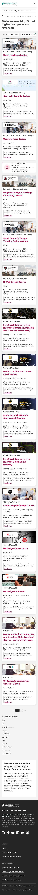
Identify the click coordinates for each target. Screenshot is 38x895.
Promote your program (9, 852)
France (4, 743)
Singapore (6, 750)
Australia (5, 737)
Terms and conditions (8, 890)
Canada (4, 730)
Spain (4, 724)
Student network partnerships (11, 856)
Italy (3, 740)
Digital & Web (13, 34)
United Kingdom (8, 727)
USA (3, 720)
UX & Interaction (27, 34)
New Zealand (7, 747)
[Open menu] (34, 3)
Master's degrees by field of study (13, 872)
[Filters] (34, 34)
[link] (25, 710)
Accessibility (28, 890)
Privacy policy (20, 890)
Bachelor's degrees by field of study (13, 876)
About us (4, 848)
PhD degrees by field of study (11, 880)
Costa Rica (5, 734)
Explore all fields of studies (10, 868)
